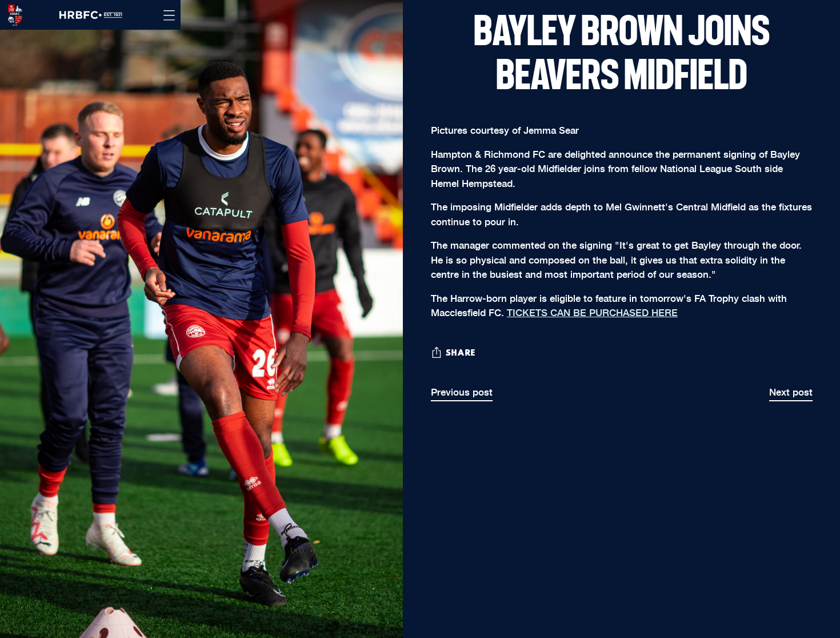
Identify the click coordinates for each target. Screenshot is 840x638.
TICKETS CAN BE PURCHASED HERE (592, 312)
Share (461, 353)
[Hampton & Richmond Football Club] (11, 15)
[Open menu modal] (169, 14)
